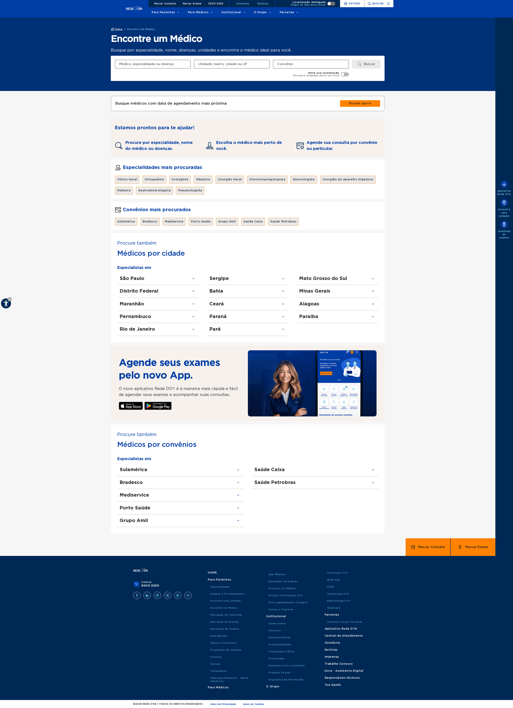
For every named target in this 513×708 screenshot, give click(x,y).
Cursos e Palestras (281, 609)
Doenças (216, 657)
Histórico (275, 630)
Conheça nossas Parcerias (344, 622)
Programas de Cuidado (225, 650)
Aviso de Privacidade (223, 704)
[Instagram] (157, 595)
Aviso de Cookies (253, 704)
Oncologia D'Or (337, 573)
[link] (360, 103)
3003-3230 (215, 3)
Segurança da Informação (286, 679)
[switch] (313, 3)
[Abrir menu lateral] (388, 3)
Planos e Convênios (223, 643)
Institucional (231, 12)
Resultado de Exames (224, 629)
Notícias (263, 3)
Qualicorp (333, 608)
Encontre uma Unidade (225, 601)
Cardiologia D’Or (338, 594)
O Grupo (260, 12)
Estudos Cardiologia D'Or (286, 595)
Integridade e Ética (281, 651)
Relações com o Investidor (287, 665)
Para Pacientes (163, 12)
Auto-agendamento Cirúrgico (288, 602)
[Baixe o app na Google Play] (158, 406)
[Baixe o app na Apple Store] (131, 406)
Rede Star (334, 580)
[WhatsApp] (177, 595)
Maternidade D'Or (339, 601)
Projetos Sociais (280, 672)
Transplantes (218, 671)
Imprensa (332, 656)
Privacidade (276, 658)
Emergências (218, 636)
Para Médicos (198, 12)
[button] (10, 299)
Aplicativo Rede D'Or (341, 628)
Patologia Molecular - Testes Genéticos (229, 679)
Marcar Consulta (165, 3)
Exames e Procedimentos (227, 594)
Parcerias (287, 12)
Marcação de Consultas (226, 615)
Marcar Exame (192, 3)
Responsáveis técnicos (342, 678)
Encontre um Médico (224, 608)
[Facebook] (136, 595)
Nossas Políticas (279, 637)
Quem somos (277, 623)
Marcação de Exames (224, 622)
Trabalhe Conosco (339, 664)
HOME (212, 572)
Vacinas (215, 664)
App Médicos (277, 574)
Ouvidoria (242, 3)
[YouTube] (188, 595)
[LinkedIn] (147, 595)
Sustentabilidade (280, 644)
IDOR (330, 587)
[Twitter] (167, 595)
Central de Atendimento (344, 635)
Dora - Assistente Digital (344, 671)
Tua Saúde (333, 685)
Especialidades (220, 587)
